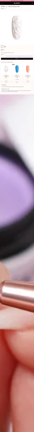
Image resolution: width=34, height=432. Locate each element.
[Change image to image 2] (5, 46)
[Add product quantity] (5, 56)
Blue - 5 (17, 75)
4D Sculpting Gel (6, 76)
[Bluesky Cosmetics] (17, 3)
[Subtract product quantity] (2, 56)
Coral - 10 (27, 75)
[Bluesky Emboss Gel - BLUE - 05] (17, 69)
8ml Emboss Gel (17, 76)
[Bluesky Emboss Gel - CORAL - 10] (28, 69)
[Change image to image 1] (2, 46)
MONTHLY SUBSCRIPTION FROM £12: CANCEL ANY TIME (17, 0)
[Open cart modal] (32, 3)
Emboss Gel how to (5, 91)
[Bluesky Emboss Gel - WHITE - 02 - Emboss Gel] (17, 27)
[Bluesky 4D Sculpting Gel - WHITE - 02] (6, 69)
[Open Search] (3, 3)
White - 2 (6, 75)
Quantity (2, 54)
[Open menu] (1, 3)
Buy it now (17, 58)
